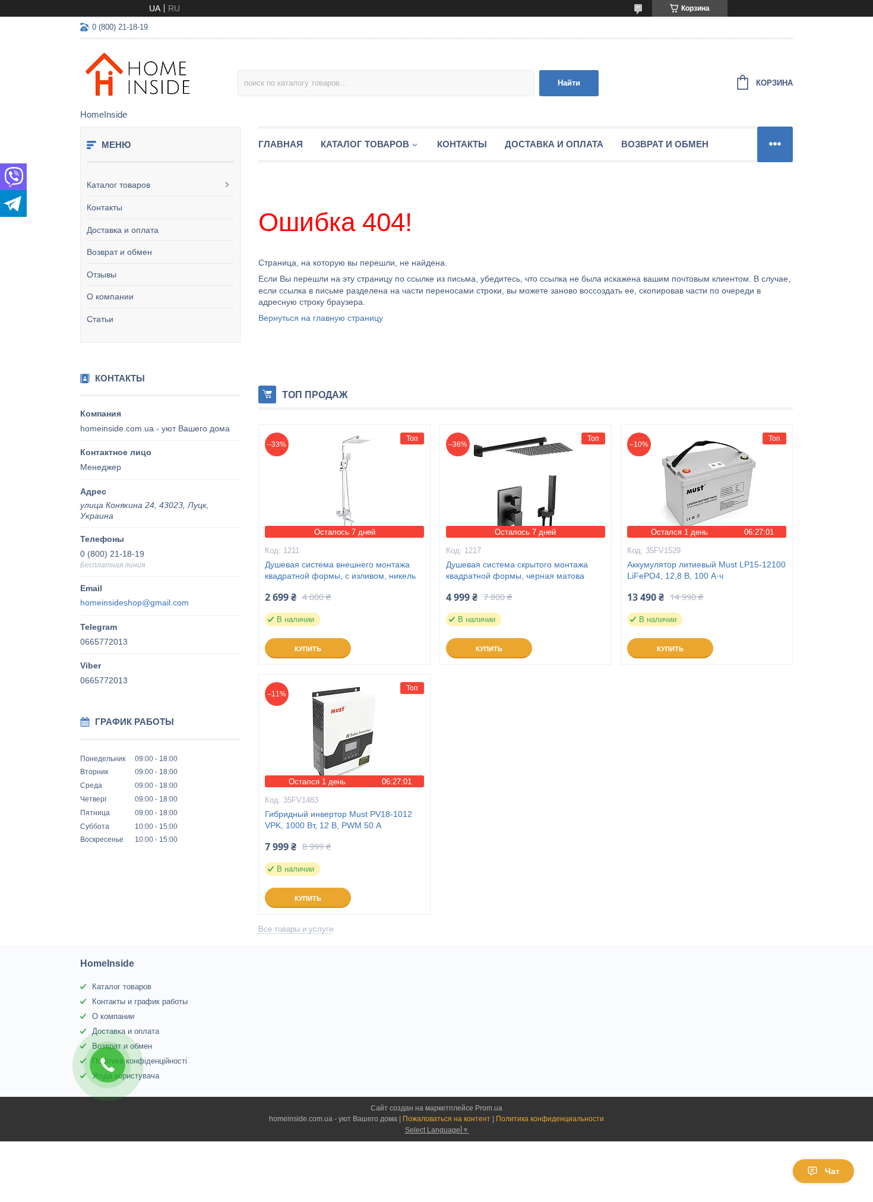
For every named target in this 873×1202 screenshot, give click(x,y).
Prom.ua (488, 1108)
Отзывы (101, 274)
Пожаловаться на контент (447, 1119)
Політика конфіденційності (139, 1060)
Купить (308, 648)
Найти (569, 82)
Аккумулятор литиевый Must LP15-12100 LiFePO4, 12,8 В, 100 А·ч (706, 570)
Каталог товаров (118, 185)
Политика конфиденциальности (550, 1119)
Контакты (104, 207)
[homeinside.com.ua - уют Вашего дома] (159, 75)
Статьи (100, 319)
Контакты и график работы (140, 1001)
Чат (832, 1171)
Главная (280, 144)
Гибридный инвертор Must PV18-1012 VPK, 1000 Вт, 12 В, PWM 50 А (338, 819)
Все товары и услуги (295, 929)
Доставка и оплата (123, 230)
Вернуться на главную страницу (320, 318)
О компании (110, 296)
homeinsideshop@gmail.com (134, 602)
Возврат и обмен (119, 252)
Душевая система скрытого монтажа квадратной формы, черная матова (517, 570)
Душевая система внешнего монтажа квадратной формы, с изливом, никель (340, 570)
